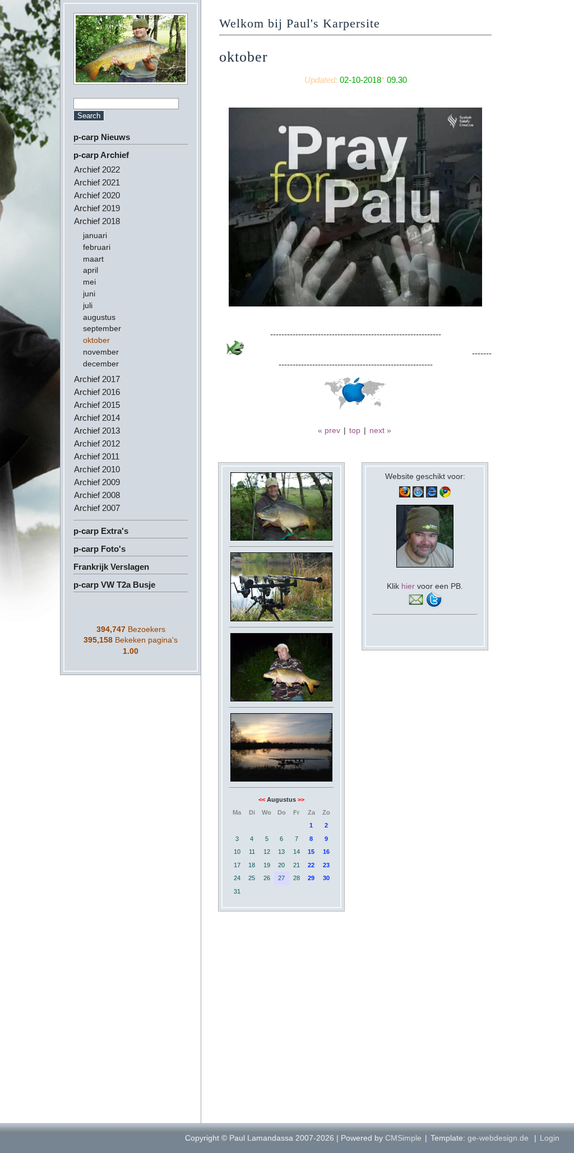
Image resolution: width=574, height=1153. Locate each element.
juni (89, 293)
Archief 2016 (97, 392)
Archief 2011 (96, 456)
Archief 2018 (97, 221)
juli (87, 305)
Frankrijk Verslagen (111, 566)
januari (95, 235)
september (102, 328)
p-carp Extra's (100, 531)
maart (93, 258)
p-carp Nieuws (101, 137)
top (354, 430)
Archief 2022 (97, 169)
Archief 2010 (97, 469)
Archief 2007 (97, 508)
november (101, 351)
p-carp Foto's (99, 549)
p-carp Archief (101, 155)
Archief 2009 (97, 482)
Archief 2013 (97, 430)
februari (96, 247)
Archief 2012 (97, 443)
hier (408, 586)
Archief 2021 (97, 182)
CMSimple (403, 1137)
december (101, 363)
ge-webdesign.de (498, 1137)
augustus (99, 317)
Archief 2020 (97, 195)
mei (89, 281)
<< (261, 799)
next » (380, 430)
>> (301, 799)
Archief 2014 (97, 417)
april (90, 270)
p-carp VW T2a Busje (114, 584)
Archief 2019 (97, 208)
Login (549, 1137)
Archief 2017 (97, 379)
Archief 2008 (97, 495)
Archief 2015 (97, 405)
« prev (329, 430)
